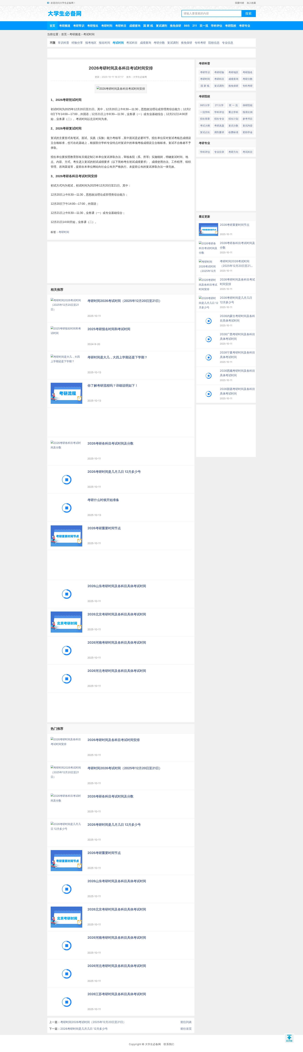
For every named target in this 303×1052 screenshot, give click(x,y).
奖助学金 (247, 132)
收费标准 (233, 132)
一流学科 (205, 112)
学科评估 (216, 25)
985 (187, 25)
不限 (52, 42)
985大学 (205, 105)
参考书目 (247, 118)
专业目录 (219, 151)
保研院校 (247, 105)
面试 (84, 137)
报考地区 (90, 42)
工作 (174, 161)
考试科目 (131, 42)
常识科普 (63, 42)
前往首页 (186, 1028)
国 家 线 (148, 25)
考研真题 (219, 125)
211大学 (219, 105)
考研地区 (233, 72)
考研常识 (78, 25)
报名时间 (104, 42)
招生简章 (205, 118)
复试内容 (247, 125)
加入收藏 (251, 2)
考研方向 (233, 151)
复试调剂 (161, 25)
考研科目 (120, 25)
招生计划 (233, 118)
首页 (52, 25)
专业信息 (227, 42)
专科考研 (200, 42)
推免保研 (175, 25)
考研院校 (230, 25)
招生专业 (219, 118)
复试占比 (205, 132)
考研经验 (219, 72)
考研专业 (244, 25)
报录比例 (247, 112)
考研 (66, 100)
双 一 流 (233, 105)
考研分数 (159, 42)
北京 (93, 119)
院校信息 (214, 42)
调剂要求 (219, 132)
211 (194, 25)
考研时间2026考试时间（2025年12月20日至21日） (93, 1022)
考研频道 (64, 25)
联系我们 (169, 1044)
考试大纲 (205, 125)
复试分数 (233, 125)
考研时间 (106, 25)
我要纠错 (239, 2)
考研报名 (92, 25)
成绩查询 (134, 25)
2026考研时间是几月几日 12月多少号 (84, 1028)
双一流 (204, 25)
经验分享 (77, 42)
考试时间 (89, 34)
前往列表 (186, 1022)
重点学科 (233, 112)
